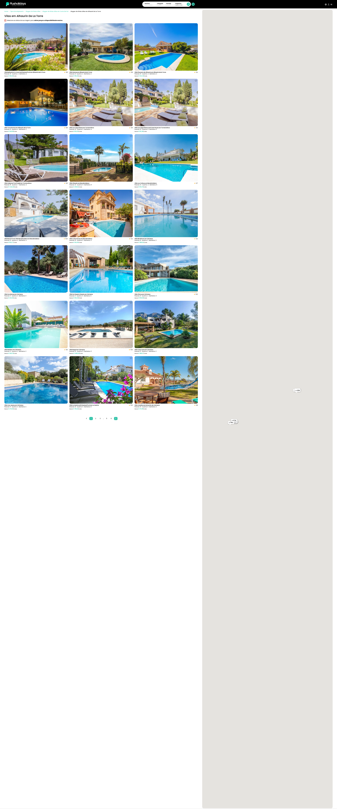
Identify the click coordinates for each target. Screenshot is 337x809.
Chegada (160, 3)
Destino (147, 3)
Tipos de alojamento (17, 11)
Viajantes (178, 3)
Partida (168, 3)
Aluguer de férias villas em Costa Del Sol (55, 11)
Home (6, 11)
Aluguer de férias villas (33, 11)
